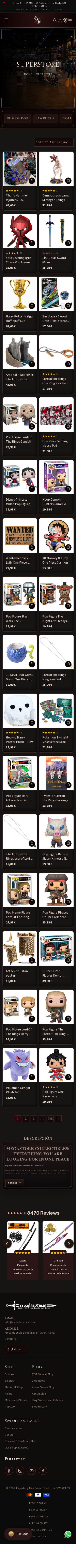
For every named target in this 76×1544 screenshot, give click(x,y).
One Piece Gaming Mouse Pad (55, 443)
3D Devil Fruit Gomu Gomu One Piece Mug (19, 677)
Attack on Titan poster (17, 973)
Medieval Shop (14, 1387)
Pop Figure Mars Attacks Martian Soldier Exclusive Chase (17, 797)
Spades (9, 1374)
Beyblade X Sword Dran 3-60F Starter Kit (55, 318)
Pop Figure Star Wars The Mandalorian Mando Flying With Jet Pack (19, 618)
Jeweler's (45, 118)
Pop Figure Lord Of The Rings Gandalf (19, 439)
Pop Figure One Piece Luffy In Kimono (53, 1094)
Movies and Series (16, 1400)
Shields (9, 1381)
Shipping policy (38, 1523)
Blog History (39, 1407)
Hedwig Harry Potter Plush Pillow (20, 739)
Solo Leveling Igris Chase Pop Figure (18, 260)
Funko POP (18, 118)
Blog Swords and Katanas (47, 1400)
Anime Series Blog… (44, 1387)
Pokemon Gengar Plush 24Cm (18, 1090)
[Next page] (58, 1118)
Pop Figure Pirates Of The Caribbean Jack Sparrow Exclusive (55, 914)
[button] (55, 20)
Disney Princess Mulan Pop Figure (18, 501)
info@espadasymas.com (20, 1322)
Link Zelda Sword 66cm (54, 260)
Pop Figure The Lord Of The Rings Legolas (54, 1031)
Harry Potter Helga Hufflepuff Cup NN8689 (19, 318)
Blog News (38, 1381)
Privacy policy (38, 1510)
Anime (8, 1394)
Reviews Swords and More (21, 1441)
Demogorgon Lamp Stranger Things (56, 197)
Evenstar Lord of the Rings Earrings (55, 797)
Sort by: (42, 142)
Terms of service (38, 1516)
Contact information (38, 1530)
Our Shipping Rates (16, 1448)
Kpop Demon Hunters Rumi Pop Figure (55, 501)
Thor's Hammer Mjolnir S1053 (17, 197)
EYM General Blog (42, 1374)
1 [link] (18, 1119)
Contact (9, 1435)
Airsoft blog (39, 1394)
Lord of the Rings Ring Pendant (54, 677)
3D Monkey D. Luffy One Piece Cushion (55, 560)
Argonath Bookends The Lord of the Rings (20, 376)
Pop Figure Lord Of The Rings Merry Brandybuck (19, 1031)
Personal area (13, 1428)
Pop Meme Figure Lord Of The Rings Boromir (18, 914)
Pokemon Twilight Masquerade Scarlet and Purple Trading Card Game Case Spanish (55, 739)
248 (50, 1119)
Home (28, 74)
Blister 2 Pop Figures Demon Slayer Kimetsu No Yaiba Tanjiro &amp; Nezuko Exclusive (56, 973)
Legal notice (38, 1536)
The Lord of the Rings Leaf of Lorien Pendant (19, 856)
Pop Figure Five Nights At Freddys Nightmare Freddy (54, 618)
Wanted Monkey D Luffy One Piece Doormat (18, 560)
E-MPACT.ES (63, 1488)
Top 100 (10, 1407)
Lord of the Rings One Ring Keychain (55, 380)
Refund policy (38, 1503)
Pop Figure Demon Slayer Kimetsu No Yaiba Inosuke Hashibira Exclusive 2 (55, 856)
